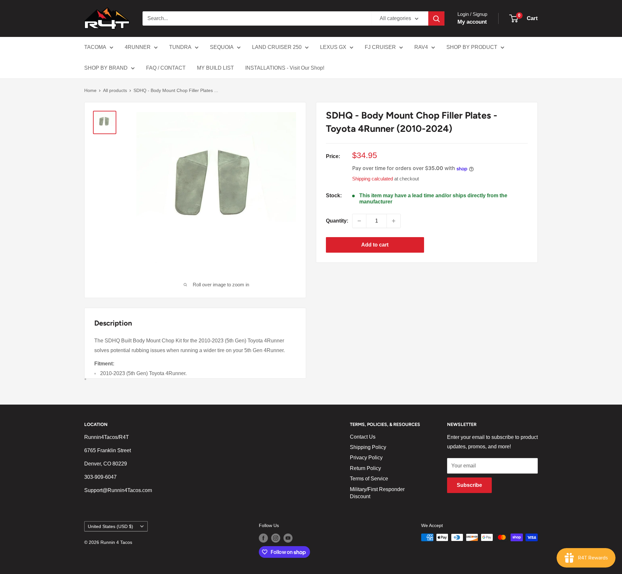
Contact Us (362, 437)
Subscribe (469, 485)
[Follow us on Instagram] (275, 538)
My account (472, 22)
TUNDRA (180, 47)
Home (90, 90)
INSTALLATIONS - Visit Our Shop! (284, 68)
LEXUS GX (333, 47)
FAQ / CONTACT (166, 68)
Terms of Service (369, 478)
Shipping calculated (372, 179)
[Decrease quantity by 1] (359, 221)
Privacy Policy (366, 457)
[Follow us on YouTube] (288, 538)
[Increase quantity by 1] (393, 221)
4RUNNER (138, 47)
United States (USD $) (110, 526)
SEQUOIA (222, 47)
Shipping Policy (368, 447)
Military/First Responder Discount (377, 493)
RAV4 (421, 47)
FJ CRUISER (380, 47)
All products (115, 90)
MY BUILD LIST (215, 68)
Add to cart (374, 244)
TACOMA (95, 47)
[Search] (436, 18)
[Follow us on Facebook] (263, 538)
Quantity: (337, 221)
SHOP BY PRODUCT (471, 47)
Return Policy (365, 468)
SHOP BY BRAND (106, 68)
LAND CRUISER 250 (277, 47)
